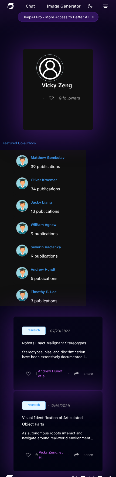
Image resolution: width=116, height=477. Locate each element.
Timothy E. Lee (44, 291)
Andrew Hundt (43, 269)
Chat (30, 6)
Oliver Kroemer (44, 179)
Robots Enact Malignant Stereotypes (54, 343)
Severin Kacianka (46, 247)
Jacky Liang (41, 202)
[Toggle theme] (90, 6)
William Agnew (43, 224)
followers (69, 98)
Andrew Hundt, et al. (50, 373)
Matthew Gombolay (47, 157)
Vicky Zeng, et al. (51, 454)
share (88, 373)
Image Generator (64, 6)
